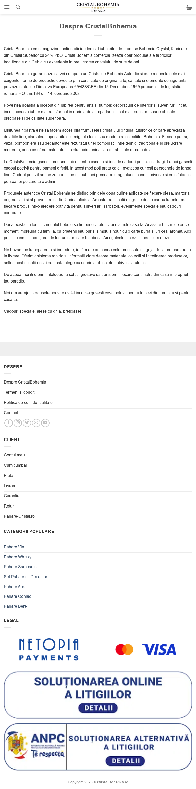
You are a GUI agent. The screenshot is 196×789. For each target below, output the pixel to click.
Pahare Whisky (17, 557)
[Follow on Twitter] (27, 423)
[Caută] (18, 7)
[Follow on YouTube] (45, 423)
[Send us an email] (36, 423)
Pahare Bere (15, 606)
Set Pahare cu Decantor (25, 577)
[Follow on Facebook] (8, 423)
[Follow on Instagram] (18, 423)
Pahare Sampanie (20, 567)
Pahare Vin (14, 547)
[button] (7, 7)
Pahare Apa (14, 587)
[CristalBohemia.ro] (98, 7)
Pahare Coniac (17, 596)
